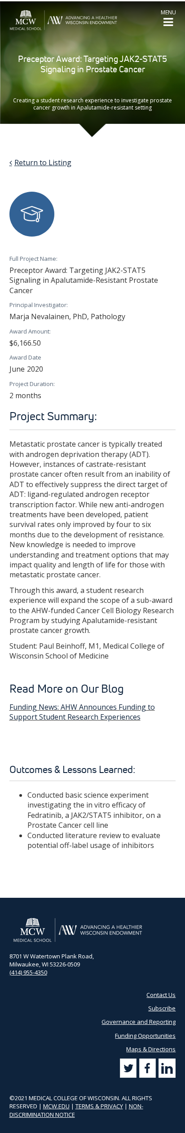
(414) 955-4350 (28, 972)
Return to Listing (42, 162)
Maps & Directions (151, 1049)
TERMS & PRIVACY (99, 1106)
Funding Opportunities (145, 1036)
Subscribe (162, 1008)
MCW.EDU (56, 1106)
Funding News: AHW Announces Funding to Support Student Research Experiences (82, 712)
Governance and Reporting (138, 1022)
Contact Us (161, 995)
